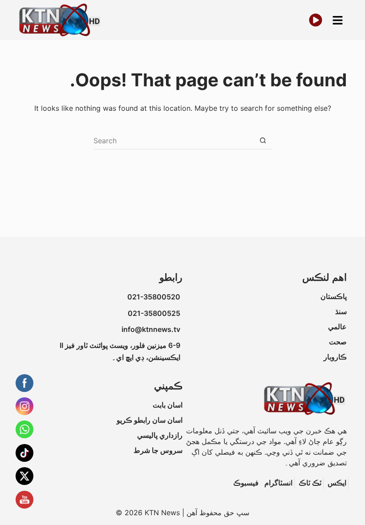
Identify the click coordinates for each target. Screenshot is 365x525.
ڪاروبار (335, 356)
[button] (338, 20)
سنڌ (341, 311)
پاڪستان (333, 296)
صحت (338, 341)
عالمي (337, 326)
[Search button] (263, 140)
